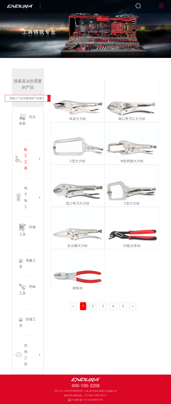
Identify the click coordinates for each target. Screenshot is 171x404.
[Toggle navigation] (161, 6)
